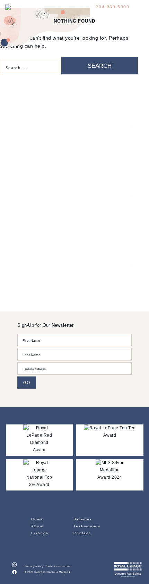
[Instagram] (14, 565)
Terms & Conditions (57, 566)
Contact (81, 533)
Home (37, 519)
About (37, 526)
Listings (39, 533)
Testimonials (86, 526)
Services (82, 519)
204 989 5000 (113, 7)
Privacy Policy (34, 566)
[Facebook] (14, 573)
